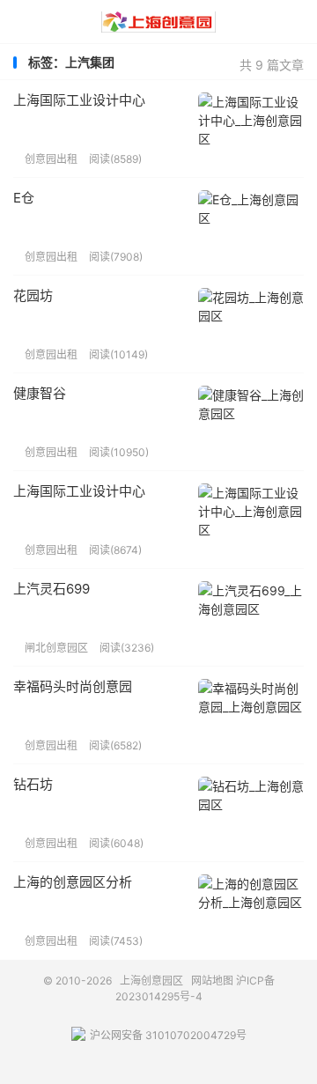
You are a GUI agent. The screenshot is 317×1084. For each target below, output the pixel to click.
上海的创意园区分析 (72, 882)
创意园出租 (45, 159)
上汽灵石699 (51, 588)
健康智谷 (39, 393)
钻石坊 (33, 784)
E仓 (23, 197)
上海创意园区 (158, 22)
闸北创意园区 (50, 647)
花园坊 (33, 295)
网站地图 (212, 980)
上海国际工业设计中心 (79, 100)
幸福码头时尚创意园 (72, 686)
